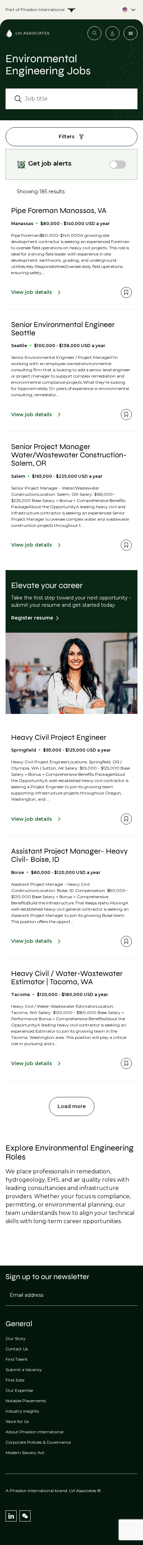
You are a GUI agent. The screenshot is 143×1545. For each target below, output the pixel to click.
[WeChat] (25, 1515)
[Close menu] (130, 33)
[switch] (117, 164)
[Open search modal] (94, 33)
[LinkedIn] (11, 1515)
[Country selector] (71, 9)
